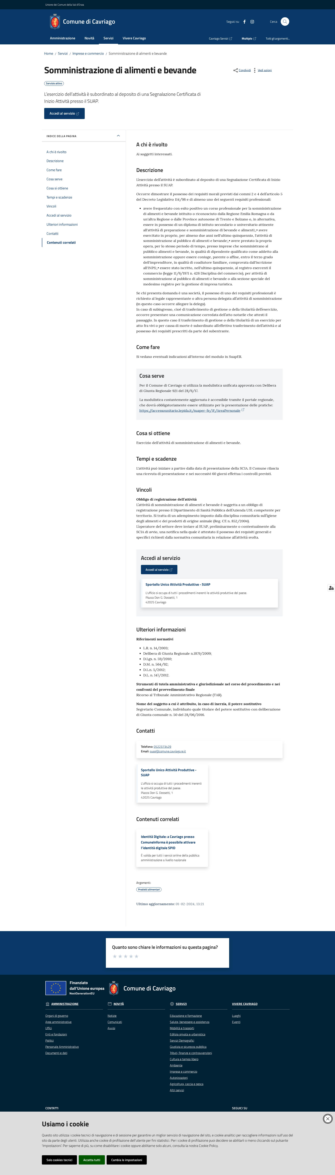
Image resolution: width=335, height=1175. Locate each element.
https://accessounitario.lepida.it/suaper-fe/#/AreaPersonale (189, 410)
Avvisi (111, 1028)
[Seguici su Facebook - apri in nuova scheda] (243, 21)
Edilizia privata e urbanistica (187, 1034)
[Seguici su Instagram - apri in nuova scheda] (251, 21)
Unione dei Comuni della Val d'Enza (64, 5)
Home (48, 53)
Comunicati (115, 1022)
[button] (285, 21)
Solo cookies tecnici (59, 1160)
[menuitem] (62, 38)
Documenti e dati (56, 1053)
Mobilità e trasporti (182, 1028)
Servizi (63, 53)
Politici (49, 1040)
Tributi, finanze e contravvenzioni (191, 1053)
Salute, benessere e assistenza (189, 1022)
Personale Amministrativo (62, 1046)
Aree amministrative (58, 1022)
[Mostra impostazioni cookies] (331, 587)
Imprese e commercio (88, 53)
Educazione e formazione (186, 1015)
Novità (119, 1004)
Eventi (236, 1022)
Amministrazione (65, 1004)
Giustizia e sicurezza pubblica (188, 1046)
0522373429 (162, 746)
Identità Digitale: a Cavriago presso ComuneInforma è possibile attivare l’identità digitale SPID (168, 842)
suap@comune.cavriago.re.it (168, 751)
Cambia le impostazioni (126, 1160)
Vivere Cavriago (244, 1004)
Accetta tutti (91, 1160)
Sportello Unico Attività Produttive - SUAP (178, 584)
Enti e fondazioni (56, 1034)
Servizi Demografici (182, 1040)
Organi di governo (56, 1015)
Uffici (48, 1028)
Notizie (112, 1015)
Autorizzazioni (179, 1077)
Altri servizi (177, 1090)
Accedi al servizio (62, 113)
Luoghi (236, 1015)
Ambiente (176, 1065)
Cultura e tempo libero (184, 1059)
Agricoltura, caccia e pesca (186, 1084)
